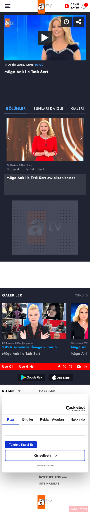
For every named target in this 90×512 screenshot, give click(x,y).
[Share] (83, 7)
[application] (45, 256)
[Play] (45, 256)
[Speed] (71, 7)
